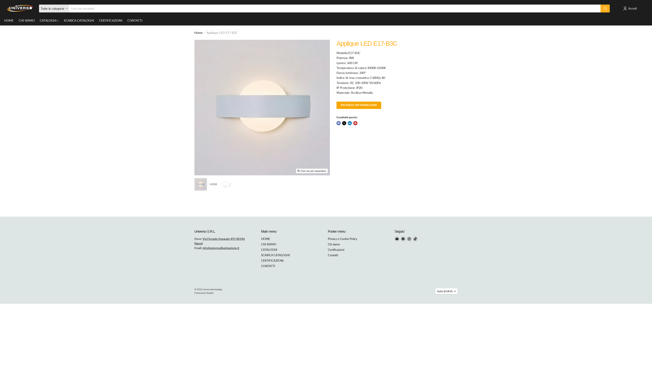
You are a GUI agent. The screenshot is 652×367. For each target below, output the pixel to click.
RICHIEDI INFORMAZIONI (359, 105)
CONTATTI (134, 20)
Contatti (333, 255)
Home (198, 32)
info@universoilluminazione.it (221, 248)
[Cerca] (605, 8)
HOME (9, 20)
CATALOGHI (48, 20)
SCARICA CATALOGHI (79, 20)
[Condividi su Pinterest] (355, 123)
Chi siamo (334, 244)
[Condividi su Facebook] (339, 123)
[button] (200, 184)
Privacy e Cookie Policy (342, 239)
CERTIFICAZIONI (110, 20)
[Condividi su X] (344, 123)
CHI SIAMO (27, 20)
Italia (444, 291)
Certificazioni (336, 249)
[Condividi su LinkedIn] (350, 123)
